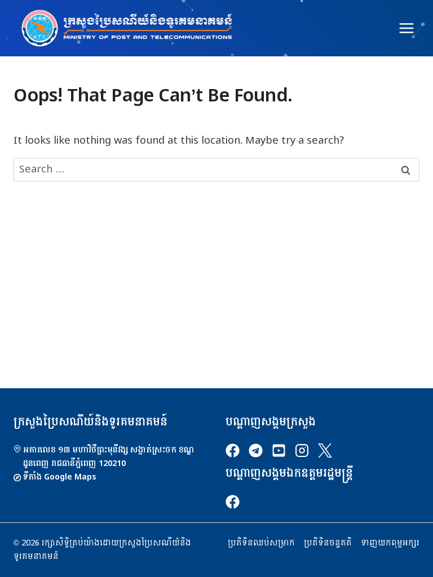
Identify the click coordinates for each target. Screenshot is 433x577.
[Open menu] (406, 27)
